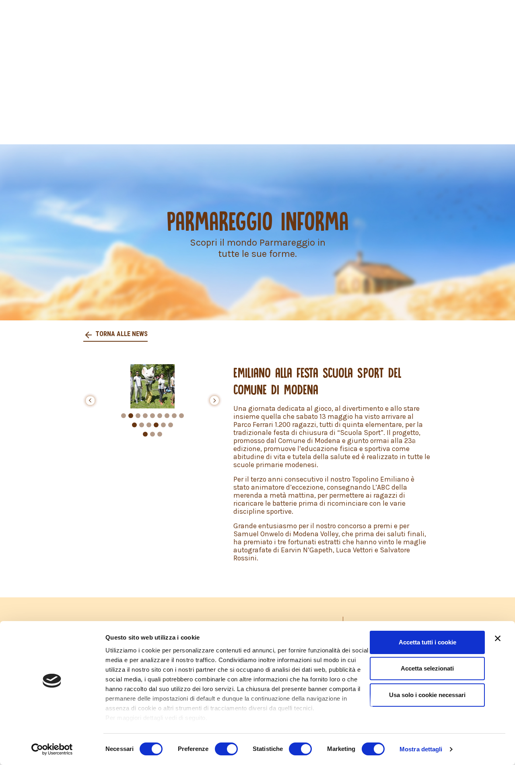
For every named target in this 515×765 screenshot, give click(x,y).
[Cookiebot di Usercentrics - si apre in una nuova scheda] (52, 749)
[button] (90, 400)
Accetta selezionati (427, 668)
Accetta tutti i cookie (427, 642)
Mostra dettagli (421, 749)
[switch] (226, 748)
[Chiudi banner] (498, 638)
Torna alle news (121, 334)
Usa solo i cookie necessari (427, 694)
